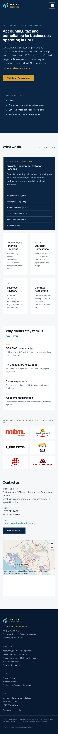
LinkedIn (17, 710)
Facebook (7, 710)
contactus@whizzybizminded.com (20, 523)
